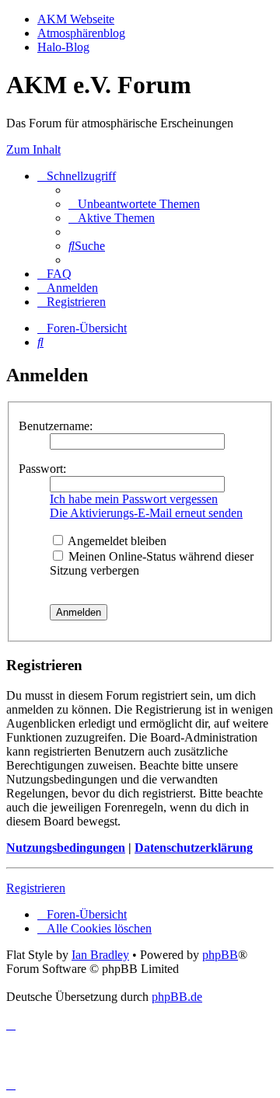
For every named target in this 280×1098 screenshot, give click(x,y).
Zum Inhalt (33, 149)
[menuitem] (134, 203)
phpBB (220, 954)
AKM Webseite (75, 19)
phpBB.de (177, 996)
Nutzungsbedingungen (65, 847)
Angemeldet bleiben (115, 540)
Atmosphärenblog (81, 33)
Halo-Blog (63, 47)
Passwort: (42, 468)
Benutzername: (56, 426)
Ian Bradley (100, 954)
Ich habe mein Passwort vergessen (134, 499)
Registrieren (35, 888)
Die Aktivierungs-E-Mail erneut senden (146, 512)
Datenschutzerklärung (194, 847)
